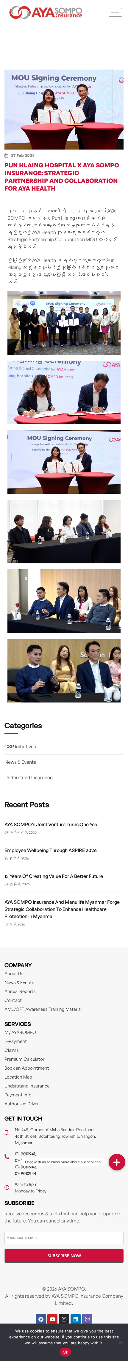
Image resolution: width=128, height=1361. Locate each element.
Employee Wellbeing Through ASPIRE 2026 (50, 850)
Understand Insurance (28, 777)
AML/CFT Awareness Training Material (43, 1009)
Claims (11, 1050)
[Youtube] (52, 1319)
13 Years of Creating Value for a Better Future (53, 876)
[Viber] (87, 1319)
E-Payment (15, 1041)
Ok (65, 1352)
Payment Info (18, 1095)
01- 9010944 (25, 1173)
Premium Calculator (24, 1059)
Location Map (18, 1077)
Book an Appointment (26, 1068)
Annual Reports (20, 991)
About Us (13, 973)
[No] (121, 1342)
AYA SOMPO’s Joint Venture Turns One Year (51, 824)
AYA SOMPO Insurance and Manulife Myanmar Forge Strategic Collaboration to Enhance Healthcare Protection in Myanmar (62, 909)
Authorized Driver (21, 1104)
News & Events (20, 762)
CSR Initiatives (20, 746)
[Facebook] (41, 1319)
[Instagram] (64, 1319)
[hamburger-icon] (115, 12)
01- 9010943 (25, 1166)
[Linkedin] (76, 1319)
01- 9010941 (25, 1153)
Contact (13, 1000)
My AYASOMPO (20, 1032)
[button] (117, 1162)
